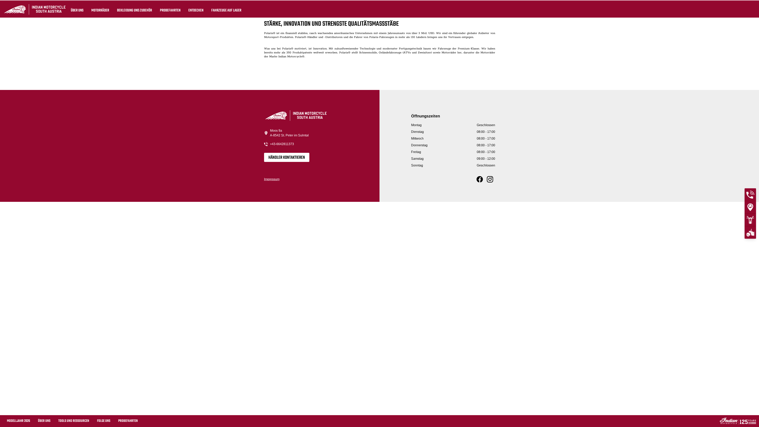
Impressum (271, 179)
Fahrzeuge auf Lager (226, 10)
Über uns (77, 10)
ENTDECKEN (195, 10)
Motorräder (100, 10)
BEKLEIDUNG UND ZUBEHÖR (134, 10)
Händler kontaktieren (286, 157)
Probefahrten (170, 10)
